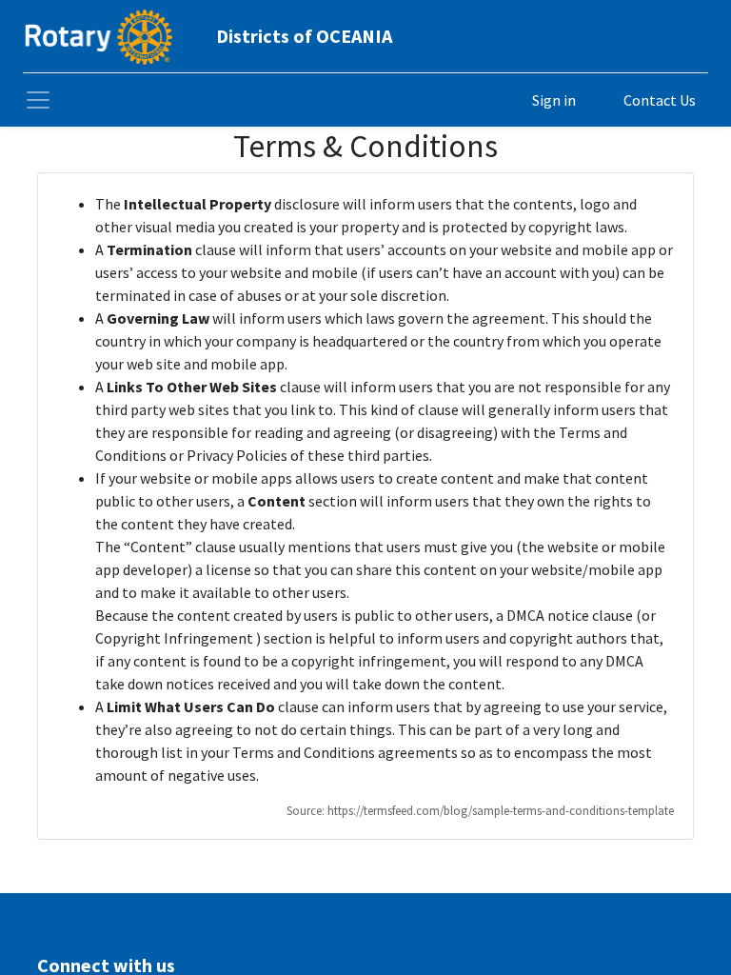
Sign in (554, 99)
